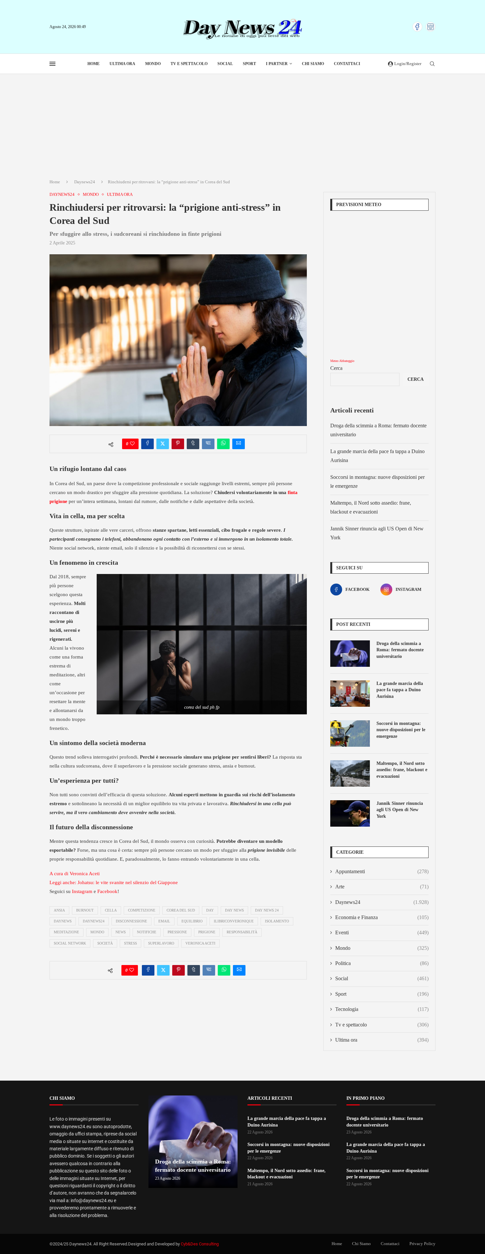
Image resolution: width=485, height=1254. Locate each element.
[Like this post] (132, 444)
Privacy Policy (422, 1243)
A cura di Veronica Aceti (74, 873)
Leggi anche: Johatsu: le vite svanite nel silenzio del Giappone (113, 882)
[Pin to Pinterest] (178, 444)
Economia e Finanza (382, 917)
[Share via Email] (238, 444)
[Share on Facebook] (147, 444)
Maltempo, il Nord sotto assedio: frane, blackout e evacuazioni (401, 770)
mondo (97, 932)
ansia (59, 910)
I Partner (277, 63)
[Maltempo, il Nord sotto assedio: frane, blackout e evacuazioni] (350, 773)
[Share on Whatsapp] (223, 444)
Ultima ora (122, 63)
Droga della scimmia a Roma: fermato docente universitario (400, 650)
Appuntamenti (382, 871)
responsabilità (242, 932)
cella (111, 910)
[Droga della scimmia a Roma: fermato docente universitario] (350, 653)
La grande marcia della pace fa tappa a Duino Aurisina (399, 690)
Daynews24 (84, 181)
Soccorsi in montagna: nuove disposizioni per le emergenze (400, 730)
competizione (141, 910)
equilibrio (192, 921)
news (120, 932)
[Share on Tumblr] (193, 444)
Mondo (153, 63)
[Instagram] (431, 27)
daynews (63, 921)
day (210, 910)
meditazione (66, 932)
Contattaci (347, 63)
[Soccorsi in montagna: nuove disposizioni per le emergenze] (350, 733)
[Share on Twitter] (162, 444)
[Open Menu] (52, 64)
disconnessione (131, 921)
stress (130, 943)
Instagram (82, 891)
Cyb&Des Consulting (200, 1243)
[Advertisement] (242, 123)
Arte (382, 886)
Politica (382, 963)
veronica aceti (200, 943)
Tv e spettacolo (189, 63)
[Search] (432, 64)
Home (93, 63)
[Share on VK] (208, 444)
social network (70, 943)
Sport (249, 63)
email (164, 921)
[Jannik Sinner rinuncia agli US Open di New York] (350, 813)
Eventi (382, 932)
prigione (206, 932)
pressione (177, 932)
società (105, 943)
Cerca (336, 368)
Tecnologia (382, 1009)
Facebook (107, 891)
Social (225, 63)
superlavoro (161, 943)
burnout (85, 910)
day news (234, 910)
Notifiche (146, 932)
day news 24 (267, 910)
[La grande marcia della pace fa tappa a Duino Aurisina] (350, 693)
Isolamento (277, 921)
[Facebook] (417, 27)
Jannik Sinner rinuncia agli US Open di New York (399, 810)
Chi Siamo (313, 63)
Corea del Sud (181, 910)
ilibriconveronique (234, 921)
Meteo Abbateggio (342, 361)
